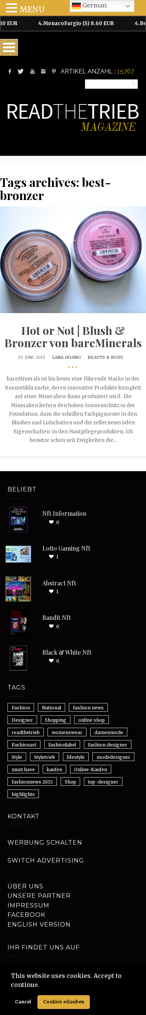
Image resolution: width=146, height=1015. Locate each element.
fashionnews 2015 (32, 782)
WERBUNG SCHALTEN (44, 842)
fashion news (88, 707)
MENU (32, 9)
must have (23, 769)
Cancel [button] (23, 1002)
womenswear (67, 732)
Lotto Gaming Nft (66, 548)
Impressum (28, 905)
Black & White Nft (66, 652)
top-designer (103, 782)
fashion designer (107, 745)
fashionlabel (62, 745)
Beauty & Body (105, 357)
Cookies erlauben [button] (63, 1002)
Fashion (21, 707)
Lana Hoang (66, 357)
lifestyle (76, 757)
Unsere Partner (39, 895)
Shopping (55, 720)
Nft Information (64, 513)
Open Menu (9, 47)
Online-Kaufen (90, 769)
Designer (22, 720)
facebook (26, 914)
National (51, 707)
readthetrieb (26, 732)
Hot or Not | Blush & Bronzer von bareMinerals (73, 336)
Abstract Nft (59, 583)
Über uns (25, 886)
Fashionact (24, 745)
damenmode (108, 732)
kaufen (54, 769)
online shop (91, 720)
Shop (70, 782)
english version (39, 924)
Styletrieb (44, 757)
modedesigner (113, 757)
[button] (42, 985)
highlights (23, 794)
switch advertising (45, 860)
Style (17, 757)
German (94, 5)
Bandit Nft (56, 617)
